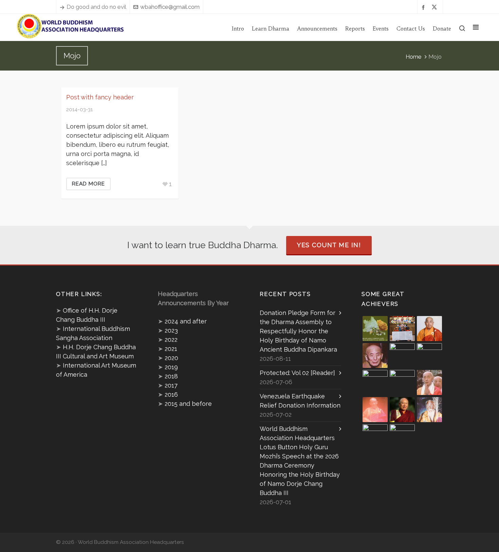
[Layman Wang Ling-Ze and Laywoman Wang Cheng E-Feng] (375, 328)
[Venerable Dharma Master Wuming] (429, 328)
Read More (88, 184)
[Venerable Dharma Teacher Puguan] (375, 382)
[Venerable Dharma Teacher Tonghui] (375, 355)
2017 (171, 385)
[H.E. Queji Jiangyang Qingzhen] (429, 409)
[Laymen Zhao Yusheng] (402, 328)
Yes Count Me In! (329, 245)
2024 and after (186, 321)
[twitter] (435, 7)
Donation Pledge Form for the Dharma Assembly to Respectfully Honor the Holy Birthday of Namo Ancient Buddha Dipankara (298, 331)
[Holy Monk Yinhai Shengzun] (402, 436)
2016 (171, 394)
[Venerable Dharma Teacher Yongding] (429, 355)
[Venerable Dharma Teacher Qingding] (402, 355)
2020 (171, 357)
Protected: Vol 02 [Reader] (297, 372)
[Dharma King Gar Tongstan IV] (402, 382)
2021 (171, 348)
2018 (171, 376)
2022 (171, 339)
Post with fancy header (100, 97)
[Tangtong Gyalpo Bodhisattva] (375, 436)
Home (414, 56)
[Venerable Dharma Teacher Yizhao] (429, 382)
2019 (171, 367)
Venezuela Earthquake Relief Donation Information (300, 401)
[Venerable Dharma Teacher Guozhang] (375, 409)
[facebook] (424, 7)
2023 (171, 330)
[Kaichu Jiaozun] (402, 409)
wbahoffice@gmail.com (170, 6)
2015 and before (188, 403)
